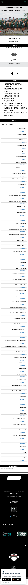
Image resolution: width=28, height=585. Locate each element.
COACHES (17, 11)
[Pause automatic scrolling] (25, 545)
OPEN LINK (24, 142)
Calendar (12, 5)
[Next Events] (17, 73)
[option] (14, 55)
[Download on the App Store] (6, 579)
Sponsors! (19, 496)
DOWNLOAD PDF (23, 131)
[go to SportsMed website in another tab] (6, 534)
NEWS (23, 11)
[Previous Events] (12, 73)
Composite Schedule (14, 42)
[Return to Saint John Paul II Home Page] (2, 2)
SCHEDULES (4, 11)
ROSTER (11, 11)
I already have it (5, 582)
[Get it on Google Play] (16, 579)
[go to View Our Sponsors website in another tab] (21, 534)
